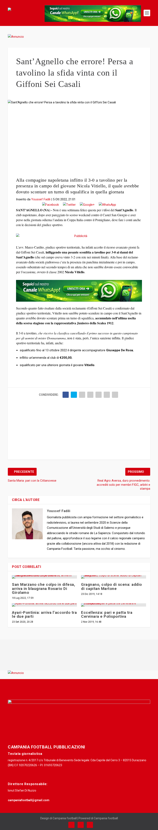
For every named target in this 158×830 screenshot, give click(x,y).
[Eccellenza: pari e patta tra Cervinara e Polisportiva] (113, 605)
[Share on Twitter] (69, 205)
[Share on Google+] (87, 205)
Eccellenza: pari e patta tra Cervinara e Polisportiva (106, 614)
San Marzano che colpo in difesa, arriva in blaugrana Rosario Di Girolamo (43, 588)
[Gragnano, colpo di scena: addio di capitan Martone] (113, 577)
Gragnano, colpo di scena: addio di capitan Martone (111, 586)
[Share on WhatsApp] (107, 205)
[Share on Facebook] (50, 205)
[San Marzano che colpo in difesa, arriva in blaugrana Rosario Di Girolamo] (44, 577)
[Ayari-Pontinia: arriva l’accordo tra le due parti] (44, 605)
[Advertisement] (79, 142)
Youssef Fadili (40, 199)
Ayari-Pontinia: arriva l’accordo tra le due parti (44, 614)
